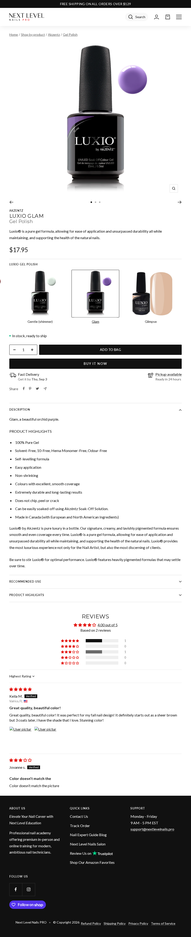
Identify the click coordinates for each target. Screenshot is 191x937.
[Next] (180, 202)
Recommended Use (25, 581)
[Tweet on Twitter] (37, 388)
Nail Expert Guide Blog (88, 834)
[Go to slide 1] (91, 202)
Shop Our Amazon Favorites (92, 862)
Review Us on (80, 853)
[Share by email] (45, 388)
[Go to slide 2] (95, 202)
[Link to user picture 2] (45, 737)
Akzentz (54, 34)
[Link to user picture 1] (20, 737)
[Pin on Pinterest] (30, 388)
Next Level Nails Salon (88, 844)
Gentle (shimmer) (40, 321)
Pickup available (168, 374)
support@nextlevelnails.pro (152, 829)
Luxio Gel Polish (23, 264)
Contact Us (79, 816)
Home (13, 34)
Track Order (80, 825)
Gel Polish (70, 34)
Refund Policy (91, 923)
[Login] (156, 17)
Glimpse (151, 321)
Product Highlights (26, 595)
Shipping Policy (115, 923)
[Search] (136, 17)
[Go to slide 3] (99, 202)
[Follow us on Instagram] (28, 889)
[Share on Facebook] (24, 388)
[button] (70, 640)
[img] (20, 689)
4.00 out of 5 (108, 625)
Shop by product (33, 34)
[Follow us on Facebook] (15, 889)
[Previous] (11, 202)
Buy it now (95, 364)
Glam (95, 321)
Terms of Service (163, 923)
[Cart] (168, 17)
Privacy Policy (138, 923)
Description (19, 409)
